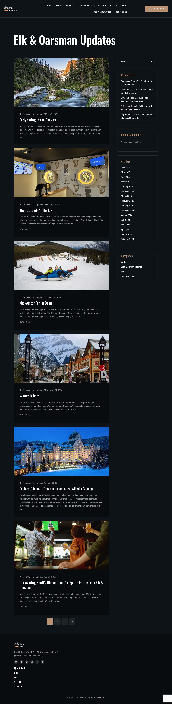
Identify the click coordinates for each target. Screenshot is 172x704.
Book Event (121, 6)
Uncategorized (127, 276)
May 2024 (125, 225)
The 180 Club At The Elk (36, 210)
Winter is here (29, 396)
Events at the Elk (88, 6)
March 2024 (126, 234)
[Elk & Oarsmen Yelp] (37, 662)
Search (152, 62)
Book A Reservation (102, 12)
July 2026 (125, 167)
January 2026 (127, 186)
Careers (17, 682)
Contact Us (121, 12)
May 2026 (125, 172)
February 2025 (127, 201)
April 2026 (125, 177)
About (59, 6)
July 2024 (125, 220)
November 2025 (128, 191)
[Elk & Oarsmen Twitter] (27, 662)
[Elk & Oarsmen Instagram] (32, 662)
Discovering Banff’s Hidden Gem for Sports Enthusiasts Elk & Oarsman (61, 585)
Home (49, 6)
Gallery (107, 6)
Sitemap (18, 686)
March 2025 (126, 196)
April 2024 (125, 229)
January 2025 (127, 205)
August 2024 (126, 215)
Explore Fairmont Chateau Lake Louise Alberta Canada (56, 488)
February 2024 (127, 239)
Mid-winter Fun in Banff (36, 303)
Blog (16, 673)
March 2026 (126, 182)
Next (72, 621)
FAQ (16, 677)
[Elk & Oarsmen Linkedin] (42, 662)
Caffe (123, 262)
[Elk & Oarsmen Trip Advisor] (16, 662)
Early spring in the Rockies (38, 120)
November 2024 (128, 210)
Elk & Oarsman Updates (131, 267)
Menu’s (69, 6)
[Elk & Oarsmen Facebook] (21, 662)
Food (123, 271)
